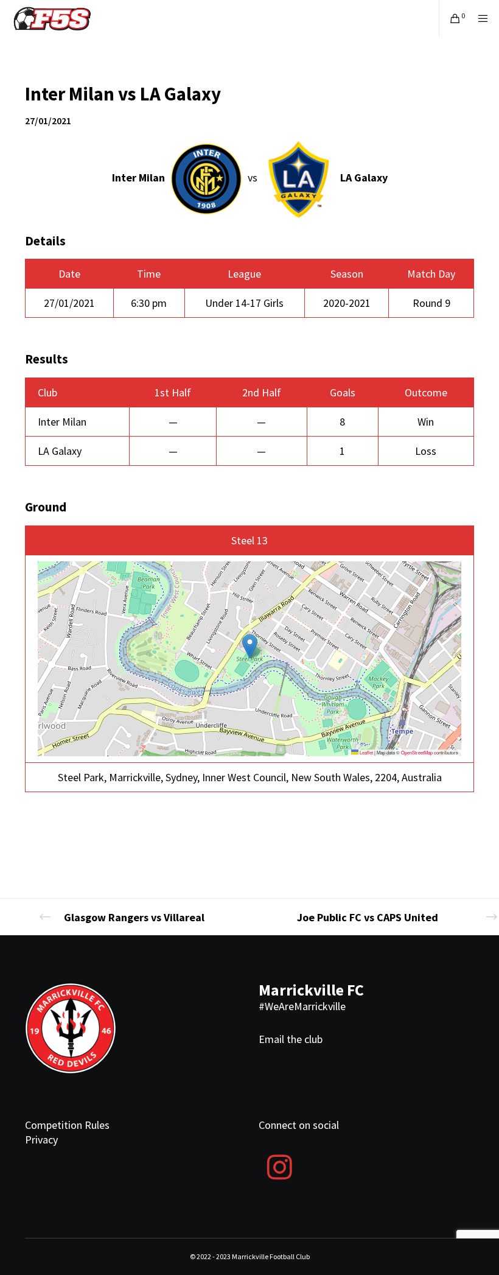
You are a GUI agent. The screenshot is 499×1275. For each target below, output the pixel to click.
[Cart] (450, 18)
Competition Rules (67, 1125)
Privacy (41, 1140)
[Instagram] (279, 1165)
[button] (249, 646)
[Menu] (479, 18)
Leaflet (365, 752)
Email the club (291, 1039)
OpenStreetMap (417, 752)
